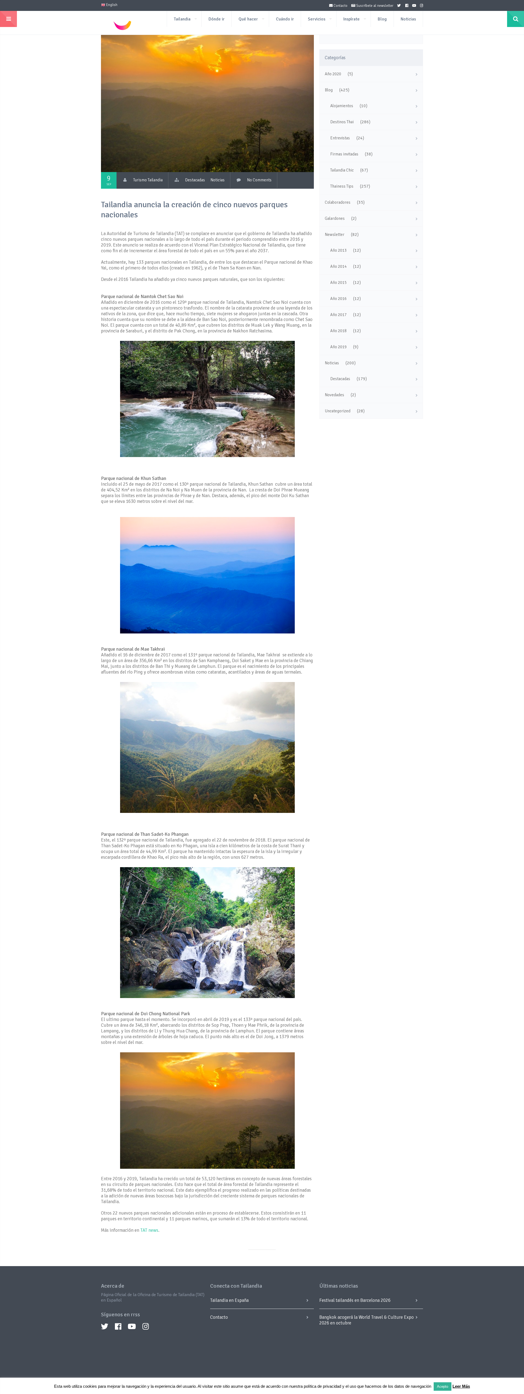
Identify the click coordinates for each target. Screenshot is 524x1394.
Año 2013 (338, 250)
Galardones (335, 218)
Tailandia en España (229, 1300)
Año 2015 (338, 282)
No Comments (259, 180)
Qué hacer (248, 19)
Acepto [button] (442, 1386)
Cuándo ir (285, 19)
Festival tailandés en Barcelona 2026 (355, 1300)
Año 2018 (338, 330)
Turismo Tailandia (148, 180)
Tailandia (182, 19)
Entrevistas (340, 138)
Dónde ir (217, 19)
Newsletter (334, 234)
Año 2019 (338, 346)
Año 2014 (338, 266)
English (111, 5)
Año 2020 (333, 73)
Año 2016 (338, 298)
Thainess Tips (341, 186)
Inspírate (351, 19)
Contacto (340, 6)
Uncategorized (337, 410)
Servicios (316, 19)
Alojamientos (341, 105)
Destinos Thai (342, 121)
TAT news (149, 1230)
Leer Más (461, 1386)
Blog (382, 19)
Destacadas (195, 180)
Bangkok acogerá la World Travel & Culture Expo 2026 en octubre (366, 1320)
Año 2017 (338, 314)
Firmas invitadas (344, 154)
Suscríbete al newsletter (374, 6)
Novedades (334, 394)
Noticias (408, 19)
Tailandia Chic (342, 170)
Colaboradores (337, 202)
